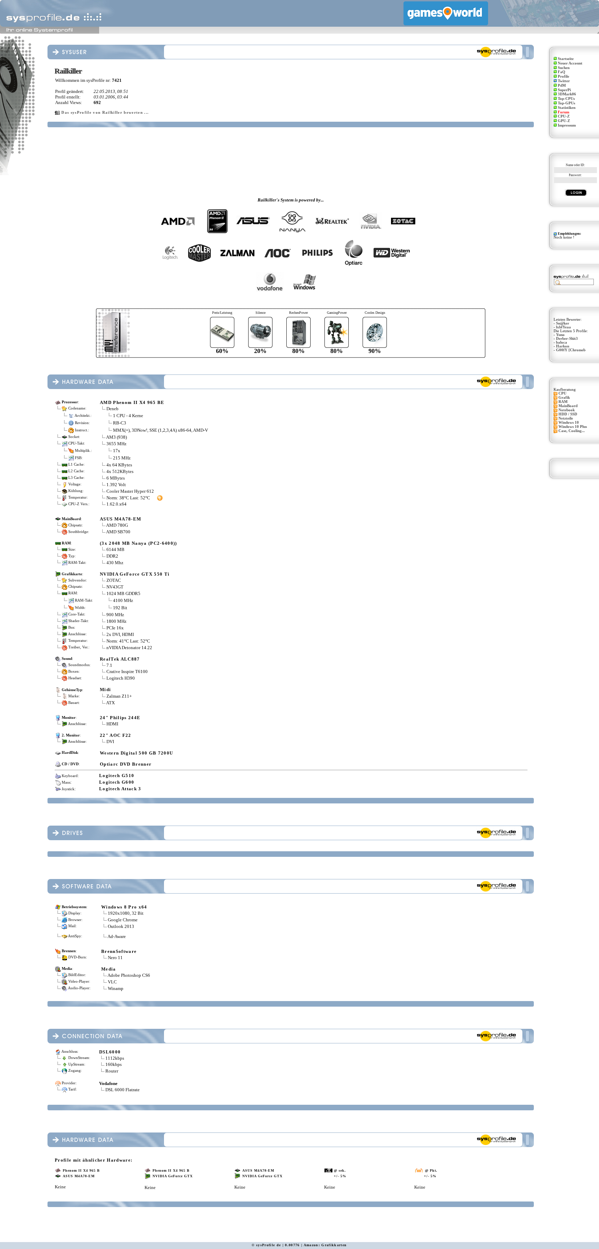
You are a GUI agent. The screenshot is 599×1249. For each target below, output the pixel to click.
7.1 (109, 665)
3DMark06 (567, 94)
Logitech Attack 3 (120, 788)
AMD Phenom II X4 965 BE (132, 402)
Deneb (112, 408)
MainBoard (568, 406)
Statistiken (566, 108)
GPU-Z (564, 121)
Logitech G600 (116, 782)
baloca (561, 342)
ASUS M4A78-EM (120, 519)
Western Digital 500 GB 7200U (136, 753)
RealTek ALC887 (120, 659)
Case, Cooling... (571, 431)
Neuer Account (570, 63)
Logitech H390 (120, 678)
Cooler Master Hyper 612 (130, 491)
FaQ (561, 72)
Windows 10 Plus (572, 427)
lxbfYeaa (563, 327)
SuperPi (564, 90)
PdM (562, 85)
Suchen (564, 68)
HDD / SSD (567, 414)
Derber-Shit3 (567, 339)
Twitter (564, 81)
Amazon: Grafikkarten (325, 1245)
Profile (563, 76)
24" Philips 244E (120, 717)
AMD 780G (117, 525)
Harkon (562, 346)
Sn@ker (562, 323)
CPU (562, 393)
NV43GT (114, 586)
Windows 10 (568, 422)
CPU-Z (564, 116)
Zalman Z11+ (119, 696)
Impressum (567, 125)
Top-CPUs (566, 99)
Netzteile (565, 418)
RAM (562, 402)
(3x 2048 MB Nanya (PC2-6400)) (138, 543)
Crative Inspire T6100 (127, 671)
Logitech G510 (116, 775)
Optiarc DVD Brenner (125, 764)
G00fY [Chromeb (570, 350)
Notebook (566, 410)
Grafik (564, 397)
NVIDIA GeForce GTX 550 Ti (135, 574)
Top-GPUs (566, 103)
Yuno (560, 335)
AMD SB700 (118, 531)
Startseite (566, 59)
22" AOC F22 (115, 735)
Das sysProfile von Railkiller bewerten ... (105, 112)
